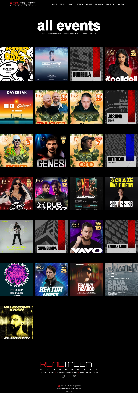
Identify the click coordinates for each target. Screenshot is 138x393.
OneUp (80, 388)
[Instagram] (63, 376)
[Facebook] (69, 376)
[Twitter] (74, 376)
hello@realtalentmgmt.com (71, 386)
